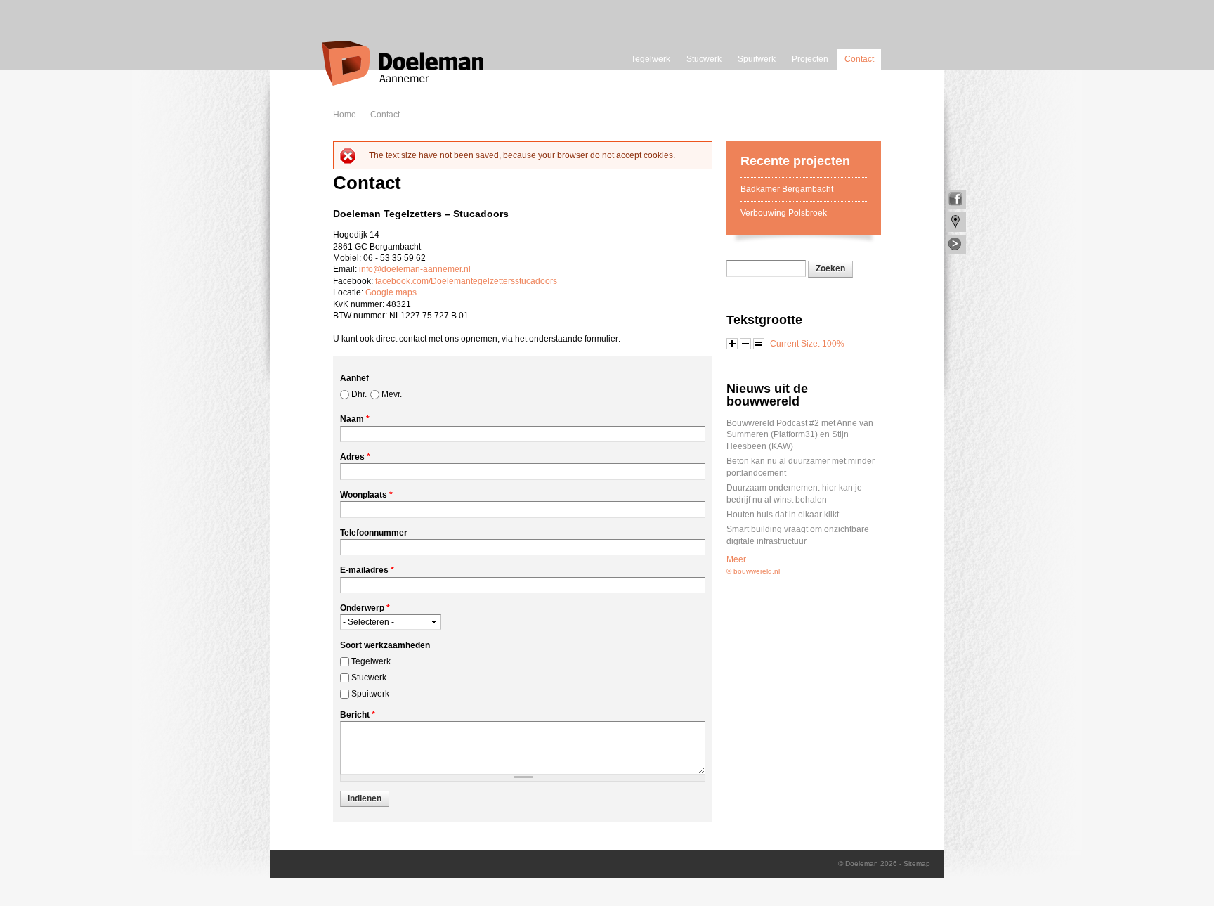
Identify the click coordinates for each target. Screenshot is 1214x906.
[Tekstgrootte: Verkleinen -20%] (745, 343)
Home (344, 114)
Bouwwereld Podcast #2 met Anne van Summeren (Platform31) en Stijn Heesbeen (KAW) (799, 434)
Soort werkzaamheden (385, 645)
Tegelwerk (650, 59)
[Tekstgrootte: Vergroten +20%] (732, 343)
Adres (355, 457)
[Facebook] (956, 199)
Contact (859, 59)
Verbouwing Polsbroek (783, 213)
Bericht (357, 715)
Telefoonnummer (373, 533)
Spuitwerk (757, 59)
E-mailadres (367, 570)
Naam (355, 419)
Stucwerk (704, 59)
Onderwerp (365, 608)
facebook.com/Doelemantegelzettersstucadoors (466, 281)
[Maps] (956, 222)
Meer (736, 559)
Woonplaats (366, 495)
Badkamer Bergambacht (786, 189)
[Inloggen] (956, 244)
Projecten (810, 59)
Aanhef (354, 378)
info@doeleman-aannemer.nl (415, 269)
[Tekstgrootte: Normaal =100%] (758, 343)
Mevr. (391, 394)
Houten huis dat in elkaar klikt (782, 514)
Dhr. (359, 394)
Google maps (391, 292)
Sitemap (916, 863)
